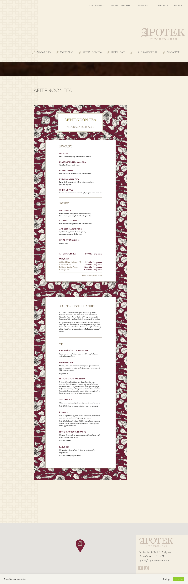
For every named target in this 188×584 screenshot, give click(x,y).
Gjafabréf (173, 52)
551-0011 (158, 556)
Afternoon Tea (92, 52)
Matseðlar (66, 52)
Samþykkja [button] (179, 578)
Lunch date (118, 52)
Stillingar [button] (167, 579)
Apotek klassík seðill (121, 5)
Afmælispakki (144, 5)
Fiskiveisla (163, 5)
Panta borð (43, 52)
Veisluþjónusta (97, 5)
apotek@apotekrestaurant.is (154, 560)
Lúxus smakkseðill (146, 52)
